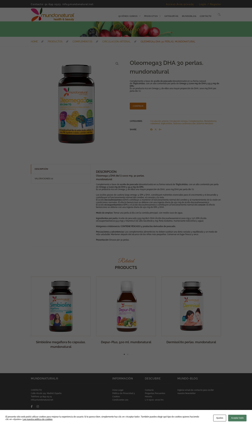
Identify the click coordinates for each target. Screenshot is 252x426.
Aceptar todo (237, 418)
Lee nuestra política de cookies (37, 419)
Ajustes (219, 418)
